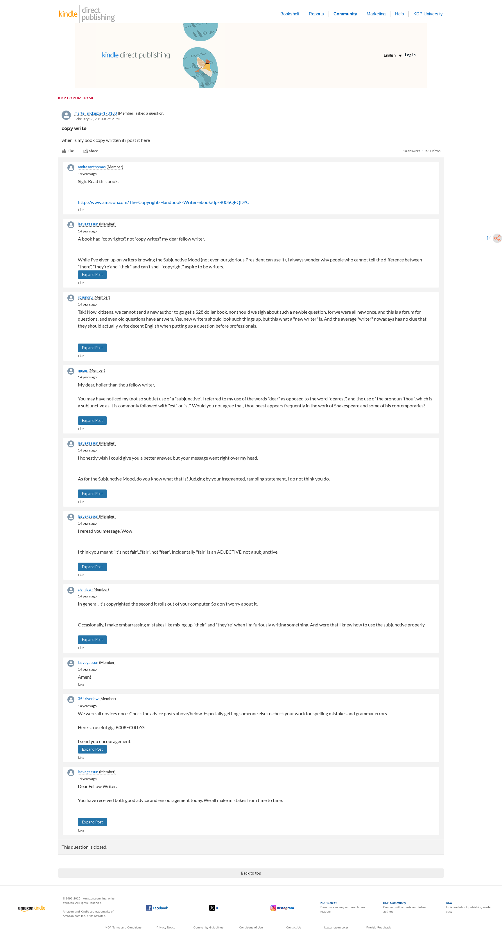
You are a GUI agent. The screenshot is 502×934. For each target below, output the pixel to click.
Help (399, 13)
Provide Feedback (378, 927)
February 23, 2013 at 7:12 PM (97, 119)
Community (345, 13)
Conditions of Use (251, 927)
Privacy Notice (166, 927)
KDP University (428, 13)
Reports (316, 13)
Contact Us (293, 927)
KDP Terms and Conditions (123, 927)
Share (93, 151)
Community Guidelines (208, 927)
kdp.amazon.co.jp (336, 927)
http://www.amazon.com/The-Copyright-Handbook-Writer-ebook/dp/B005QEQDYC (163, 202)
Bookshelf (289, 13)
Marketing (376, 13)
